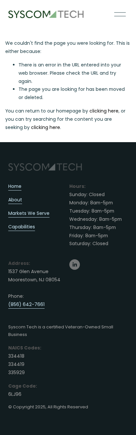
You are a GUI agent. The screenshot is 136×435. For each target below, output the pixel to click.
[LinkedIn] (74, 264)
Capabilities (21, 226)
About (15, 199)
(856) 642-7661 (26, 304)
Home (14, 186)
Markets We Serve (29, 213)
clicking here (104, 111)
